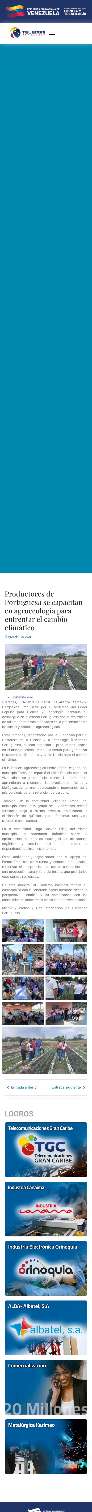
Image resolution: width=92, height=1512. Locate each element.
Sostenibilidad (22, 697)
